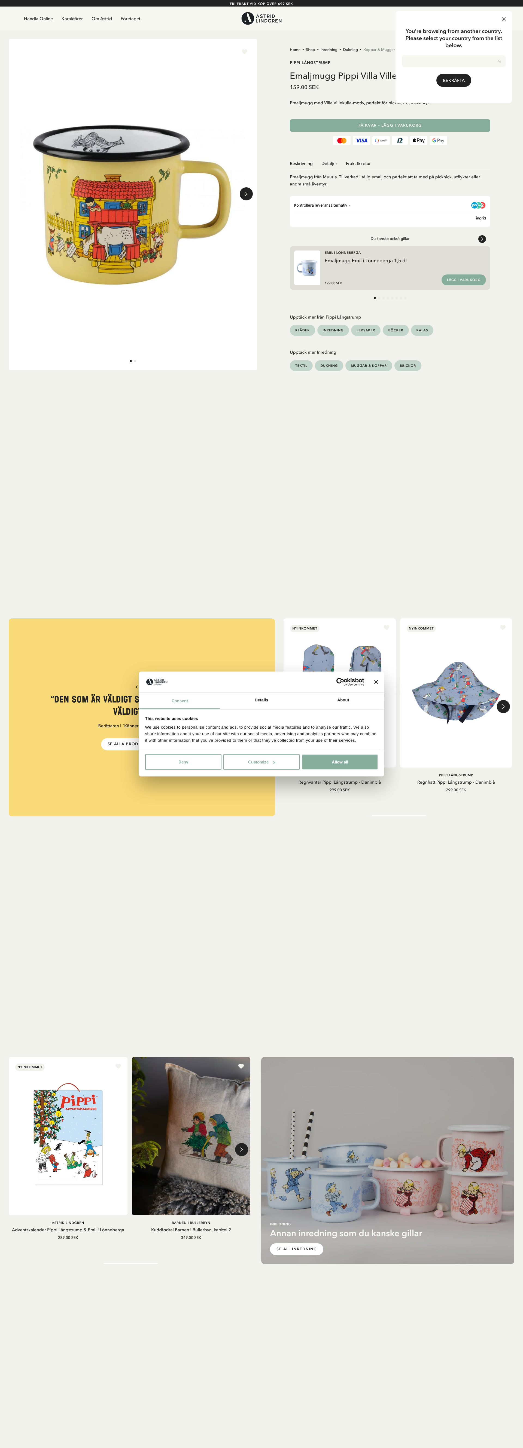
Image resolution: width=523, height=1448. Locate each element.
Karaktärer (72, 18)
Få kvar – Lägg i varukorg (390, 125)
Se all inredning (296, 1249)
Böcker (395, 330)
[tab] (131, 361)
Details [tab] (261, 700)
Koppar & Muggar (379, 49)
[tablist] (390, 163)
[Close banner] (376, 682)
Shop (310, 49)
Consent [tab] (180, 700)
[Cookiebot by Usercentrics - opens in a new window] (340, 682)
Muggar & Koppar (369, 365)
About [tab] (343, 700)
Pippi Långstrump (310, 62)
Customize (258, 762)
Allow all (340, 762)
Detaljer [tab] (329, 163)
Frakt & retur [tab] (358, 163)
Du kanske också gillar (390, 238)
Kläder (302, 330)
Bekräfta (454, 80)
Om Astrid (102, 18)
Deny (183, 762)
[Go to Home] (261, 18)
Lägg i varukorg (464, 280)
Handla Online (38, 18)
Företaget (130, 18)
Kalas (422, 330)
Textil (301, 365)
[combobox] (454, 61)
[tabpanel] (390, 178)
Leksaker (366, 330)
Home (295, 49)
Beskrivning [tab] (301, 163)
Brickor (408, 365)
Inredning (329, 49)
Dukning (350, 49)
